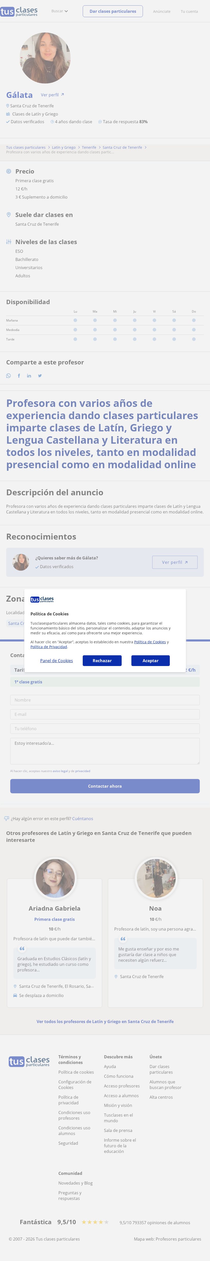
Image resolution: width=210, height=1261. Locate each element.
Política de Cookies (150, 641)
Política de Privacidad (48, 646)
